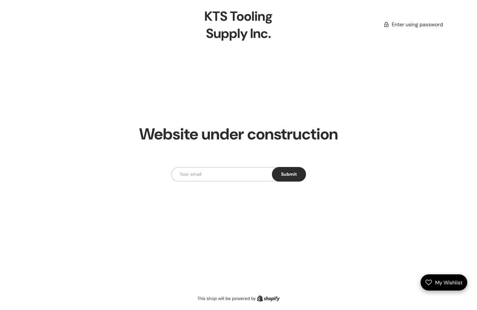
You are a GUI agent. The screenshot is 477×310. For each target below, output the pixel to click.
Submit (289, 174)
